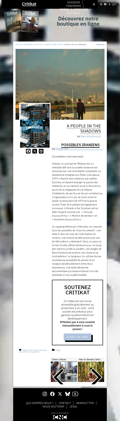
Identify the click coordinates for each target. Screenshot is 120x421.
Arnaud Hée (34, 352)
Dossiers (73, 2)
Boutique (73, 13)
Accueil (19, 45)
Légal (73, 406)
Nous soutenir (53, 406)
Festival (38, 45)
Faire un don (77, 337)
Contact (65, 403)
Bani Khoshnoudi (30, 350)
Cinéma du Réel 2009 (53, 45)
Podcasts (81, 9)
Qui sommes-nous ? (39, 403)
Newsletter (85, 403)
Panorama (73, 6)
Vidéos (64, 9)
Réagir (58, 350)
